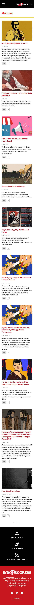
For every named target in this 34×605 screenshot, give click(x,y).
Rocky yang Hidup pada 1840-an (14, 43)
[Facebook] (12, 593)
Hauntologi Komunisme (11, 491)
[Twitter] (17, 593)
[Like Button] (4, 63)
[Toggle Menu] (3, 4)
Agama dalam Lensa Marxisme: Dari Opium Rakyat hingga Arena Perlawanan (16, 330)
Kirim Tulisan (17, 548)
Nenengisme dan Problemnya (13, 187)
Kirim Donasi (17, 538)
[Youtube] (22, 593)
